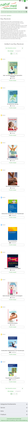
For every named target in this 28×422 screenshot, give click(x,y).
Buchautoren (3, 15)
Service (3, 408)
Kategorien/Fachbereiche (8, 404)
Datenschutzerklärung (10, 420)
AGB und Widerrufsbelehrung (21, 420)
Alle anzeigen (11, 51)
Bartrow (3, 59)
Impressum (3, 420)
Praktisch (3, 414)
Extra (2, 411)
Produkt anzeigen (12, 80)
